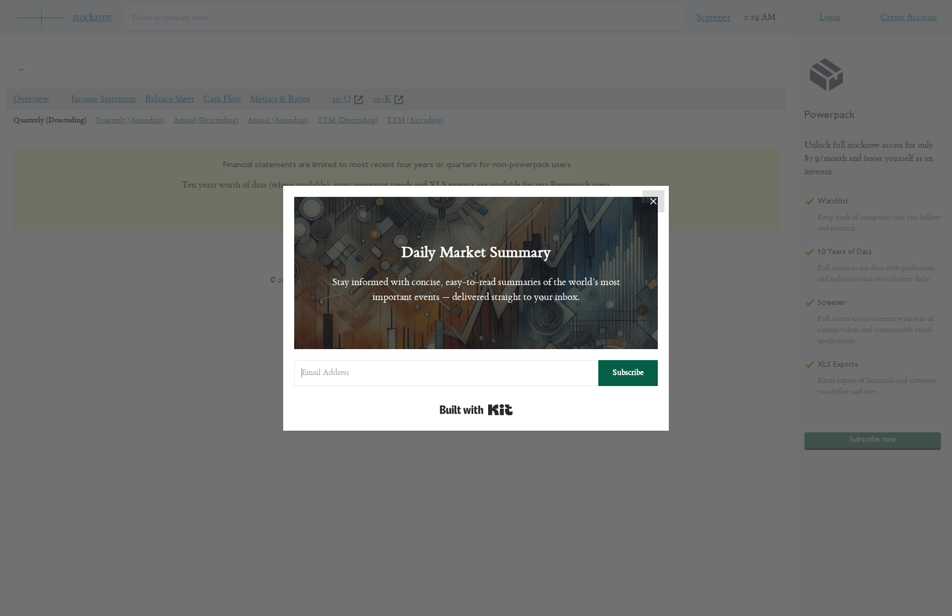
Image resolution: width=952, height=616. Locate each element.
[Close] (653, 201)
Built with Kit (476, 410)
